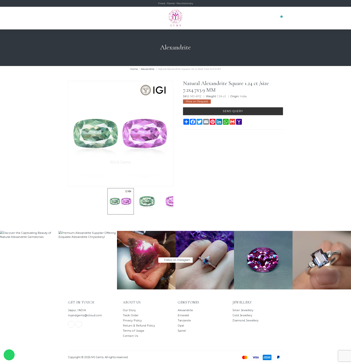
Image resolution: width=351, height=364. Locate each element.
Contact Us (130, 335)
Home (134, 68)
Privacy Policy (132, 320)
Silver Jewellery (243, 310)
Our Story (129, 310)
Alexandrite (148, 68)
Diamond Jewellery (246, 320)
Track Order (131, 315)
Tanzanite (184, 320)
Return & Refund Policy (139, 325)
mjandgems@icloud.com (85, 315)
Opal (181, 325)
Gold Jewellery (242, 315)
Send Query (233, 111)
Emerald (183, 315)
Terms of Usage (133, 330)
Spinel (182, 330)
